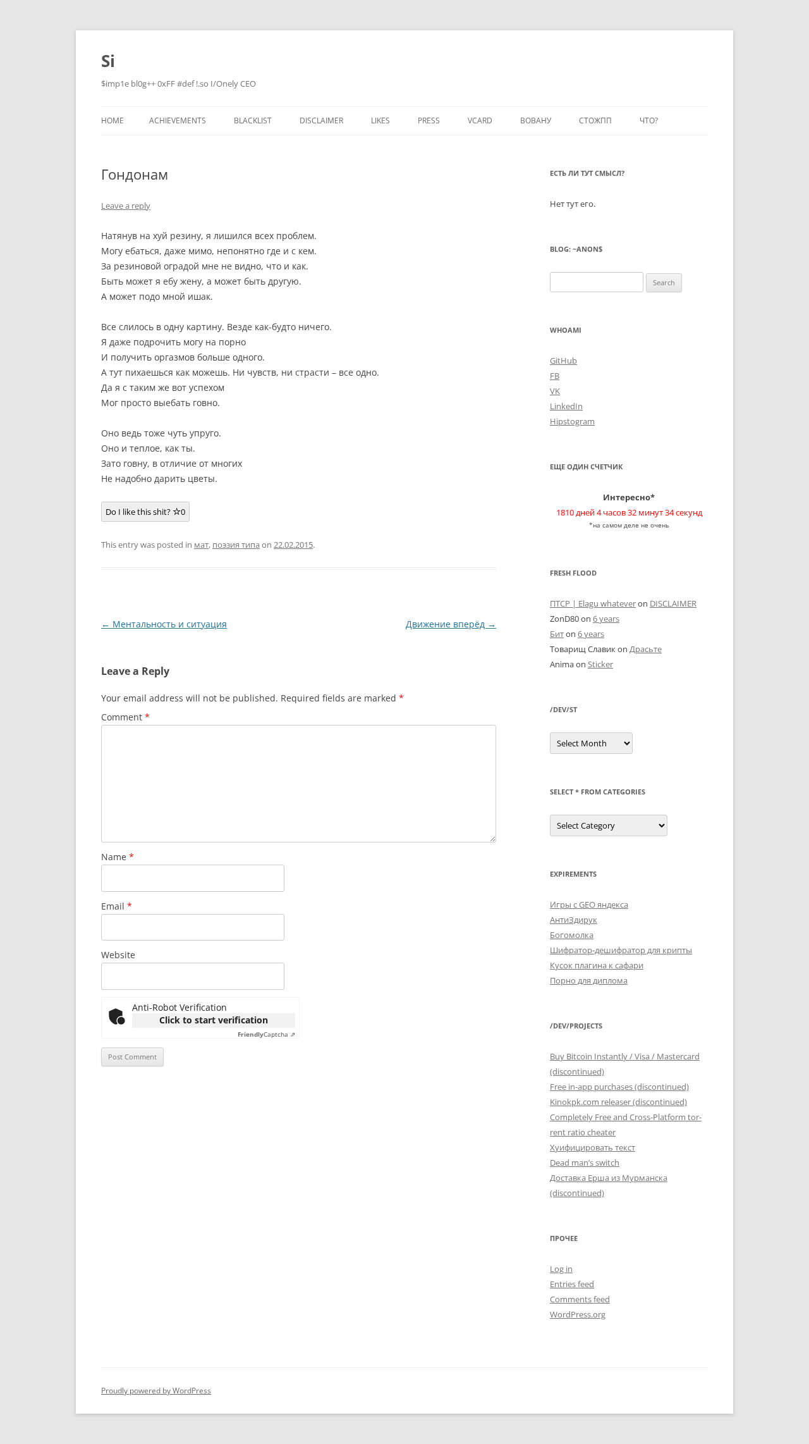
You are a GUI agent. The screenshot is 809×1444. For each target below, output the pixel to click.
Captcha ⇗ (266, 1034)
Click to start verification (213, 1020)
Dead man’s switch (584, 1162)
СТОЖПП (595, 120)
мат (201, 544)
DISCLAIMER (321, 120)
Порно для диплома (589, 980)
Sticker (600, 664)
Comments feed (580, 1299)
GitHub (563, 360)
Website (118, 955)
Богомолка (571, 935)
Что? (649, 120)
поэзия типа (236, 544)
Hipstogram (572, 421)
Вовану (535, 120)
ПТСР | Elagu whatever (593, 603)
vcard (480, 120)
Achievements (177, 120)
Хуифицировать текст (592, 1147)
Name (117, 857)
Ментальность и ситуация (164, 624)
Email (116, 906)
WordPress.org (577, 1314)
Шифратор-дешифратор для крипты (621, 950)
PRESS (429, 120)
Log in (561, 1268)
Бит (557, 633)
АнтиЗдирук (573, 919)
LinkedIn (566, 406)
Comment (125, 717)
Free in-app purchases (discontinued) (619, 1086)
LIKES (380, 120)
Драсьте (646, 649)
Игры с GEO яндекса (589, 904)
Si (108, 60)
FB (554, 375)
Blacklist (253, 120)
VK (555, 391)
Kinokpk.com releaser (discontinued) (618, 1102)
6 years (606, 618)
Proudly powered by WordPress (156, 1390)
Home (112, 120)
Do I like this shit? (145, 511)
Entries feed (572, 1284)
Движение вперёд (451, 624)
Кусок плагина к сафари (596, 965)
